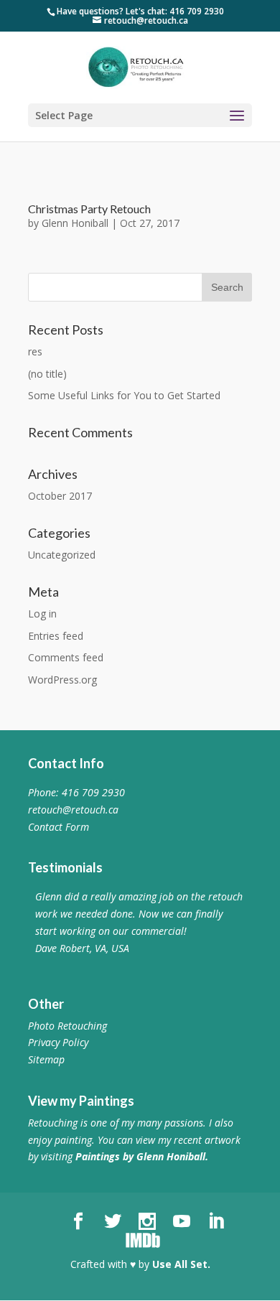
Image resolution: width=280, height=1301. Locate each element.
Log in (42, 613)
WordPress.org (62, 679)
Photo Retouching (67, 1025)
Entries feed (55, 636)
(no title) (47, 374)
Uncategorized (61, 554)
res (35, 351)
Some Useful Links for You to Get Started (124, 395)
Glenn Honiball (75, 223)
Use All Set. (181, 1264)
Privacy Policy (58, 1042)
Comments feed (65, 657)
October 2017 (60, 496)
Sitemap (46, 1059)
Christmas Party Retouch (89, 208)
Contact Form (58, 827)
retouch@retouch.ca (73, 809)
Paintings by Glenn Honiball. (141, 1156)
